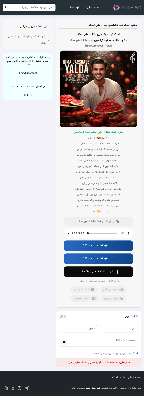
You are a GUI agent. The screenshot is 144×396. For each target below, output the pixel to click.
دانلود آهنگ (75, 8)
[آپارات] (6, 388)
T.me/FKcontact (28, 73)
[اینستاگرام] (19, 388)
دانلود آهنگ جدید (127, 8)
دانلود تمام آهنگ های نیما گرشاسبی (95, 271)
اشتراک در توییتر (111, 298)
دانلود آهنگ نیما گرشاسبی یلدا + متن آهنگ (113, 25)
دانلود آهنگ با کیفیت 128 (96, 258)
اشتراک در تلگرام (110, 289)
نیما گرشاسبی (101, 40)
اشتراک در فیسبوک (82, 298)
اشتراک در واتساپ (81, 289)
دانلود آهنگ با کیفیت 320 (96, 246)
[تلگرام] (27, 388)
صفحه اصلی (93, 8)
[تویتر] (13, 388)
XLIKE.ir (28, 95)
